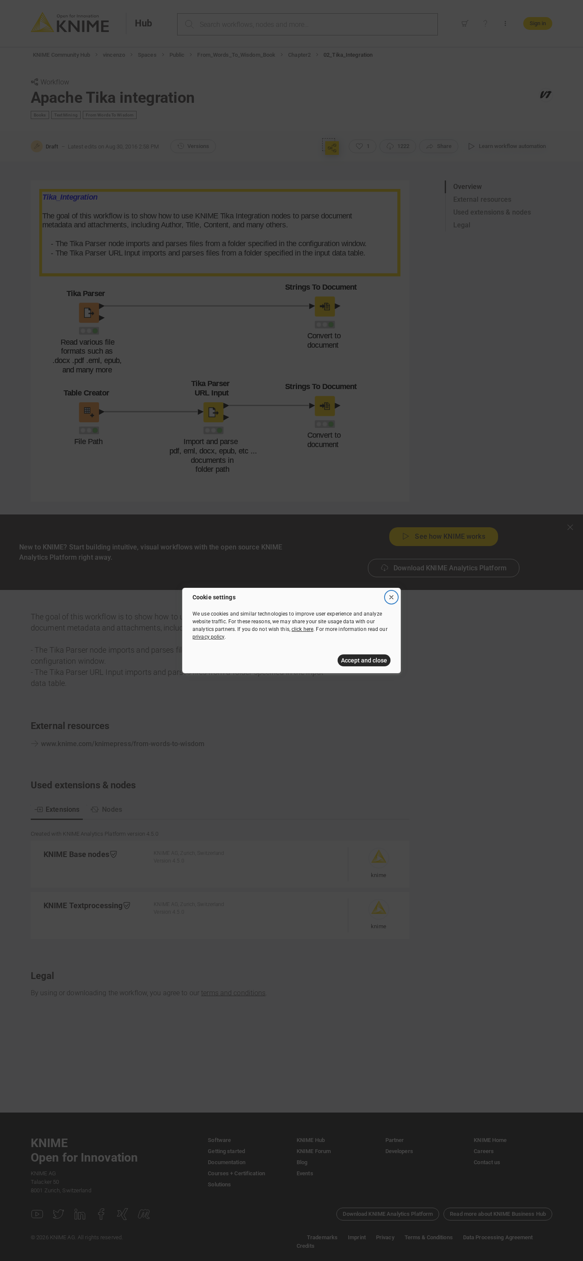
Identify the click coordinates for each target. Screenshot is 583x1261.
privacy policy (208, 637)
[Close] (391, 597)
